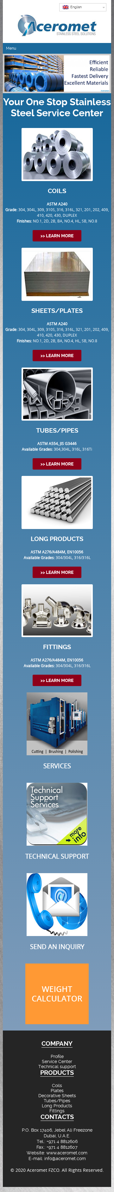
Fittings (57, 1110)
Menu (11, 48)
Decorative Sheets (57, 1095)
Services (57, 766)
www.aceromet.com (66, 1152)
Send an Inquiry (57, 946)
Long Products (57, 1105)
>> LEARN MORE (57, 235)
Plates (57, 1090)
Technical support (57, 1066)
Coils (57, 1085)
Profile (57, 1056)
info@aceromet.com (65, 1158)
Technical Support (57, 856)
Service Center (57, 1061)
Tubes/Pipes (57, 1100)
